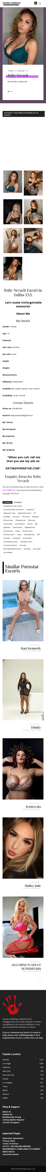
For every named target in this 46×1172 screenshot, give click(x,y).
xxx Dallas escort (26, 542)
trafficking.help (26, 1035)
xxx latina (27, 549)
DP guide (35, 517)
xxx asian (7, 538)
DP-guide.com (21, 520)
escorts (30, 524)
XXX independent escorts (12, 549)
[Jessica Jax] (23, 769)
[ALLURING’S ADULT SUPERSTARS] (23, 927)
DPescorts (31, 520)
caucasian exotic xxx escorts (14, 509)
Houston (34, 645)
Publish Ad (7, 1114)
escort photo (8, 524)
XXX (38, 534)
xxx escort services (10, 545)
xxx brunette (27, 538)
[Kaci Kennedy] (23, 610)
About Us (7, 1111)
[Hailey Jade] (23, 848)
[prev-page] (36, 979)
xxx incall (23, 545)
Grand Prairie (17, 527)
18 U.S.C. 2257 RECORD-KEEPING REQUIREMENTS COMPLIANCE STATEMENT (22, 1147)
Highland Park (30, 527)
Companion (30, 509)
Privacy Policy (9, 1141)
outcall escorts (27, 531)
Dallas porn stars (10, 513)
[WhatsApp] (27, 86)
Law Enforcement (11, 1154)
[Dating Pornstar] (11, 4)
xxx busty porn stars (11, 542)
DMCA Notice (9, 1151)
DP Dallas (7, 517)
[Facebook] (10, 86)
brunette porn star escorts (13, 506)
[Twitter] (16, 86)
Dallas (21, 70)
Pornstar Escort (9, 534)
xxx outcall (36, 549)
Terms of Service (10, 1143)
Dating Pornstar (18, 82)
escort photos (20, 524)
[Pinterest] (22, 86)
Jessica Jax (33, 806)
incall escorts (8, 531)
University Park (29, 534)
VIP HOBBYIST (9, 490)
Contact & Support (11, 1122)
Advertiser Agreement (13, 1138)
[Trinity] (23, 689)
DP (35, 513)
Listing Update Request (13, 1120)
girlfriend (7, 527)
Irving (17, 531)
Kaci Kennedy (31, 648)
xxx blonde (16, 538)
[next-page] (41, 979)
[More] (34, 86)
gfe (36, 524)
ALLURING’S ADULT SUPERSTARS (26, 967)
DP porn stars (8, 520)
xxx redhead (8, 552)
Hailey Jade (33, 885)
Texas (11, 70)
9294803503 (18, 502)
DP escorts (26, 517)
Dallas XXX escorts (24, 513)
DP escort (16, 517)
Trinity (36, 727)
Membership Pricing (12, 1117)
